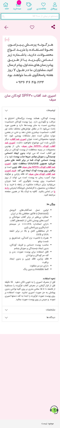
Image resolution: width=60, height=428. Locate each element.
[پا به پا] (30, 63)
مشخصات (50, 310)
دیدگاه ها (51, 318)
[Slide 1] (30, 88)
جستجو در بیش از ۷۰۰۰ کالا (45, 16)
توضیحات (50, 110)
